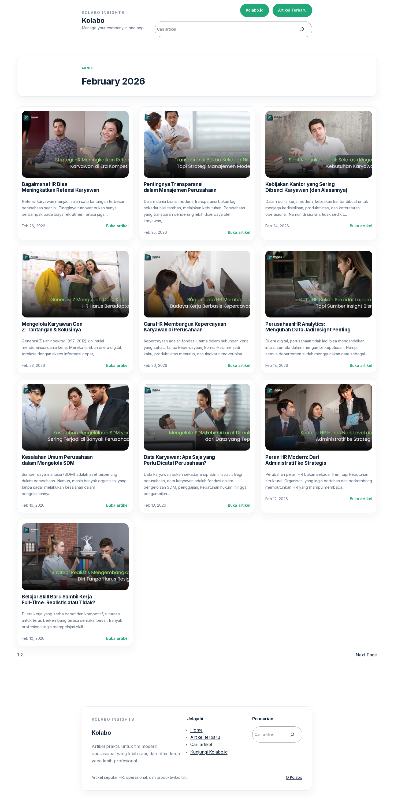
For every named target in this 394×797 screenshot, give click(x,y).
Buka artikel (117, 226)
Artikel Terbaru (292, 10)
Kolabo (93, 20)
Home (196, 730)
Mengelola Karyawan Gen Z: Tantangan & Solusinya (52, 327)
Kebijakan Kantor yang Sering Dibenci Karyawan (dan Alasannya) (306, 187)
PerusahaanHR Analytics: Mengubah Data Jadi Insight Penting (307, 327)
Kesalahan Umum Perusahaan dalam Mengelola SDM (57, 460)
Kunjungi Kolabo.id (209, 752)
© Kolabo (294, 777)
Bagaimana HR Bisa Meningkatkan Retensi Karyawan (60, 187)
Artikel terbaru (205, 737)
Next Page (366, 654)
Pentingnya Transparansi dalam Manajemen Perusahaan (180, 187)
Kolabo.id (254, 10)
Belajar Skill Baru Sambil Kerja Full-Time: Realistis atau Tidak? (58, 599)
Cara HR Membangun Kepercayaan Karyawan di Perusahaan (185, 327)
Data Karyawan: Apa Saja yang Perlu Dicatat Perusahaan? (179, 460)
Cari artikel (201, 744)
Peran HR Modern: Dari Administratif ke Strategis (295, 460)
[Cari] (302, 29)
